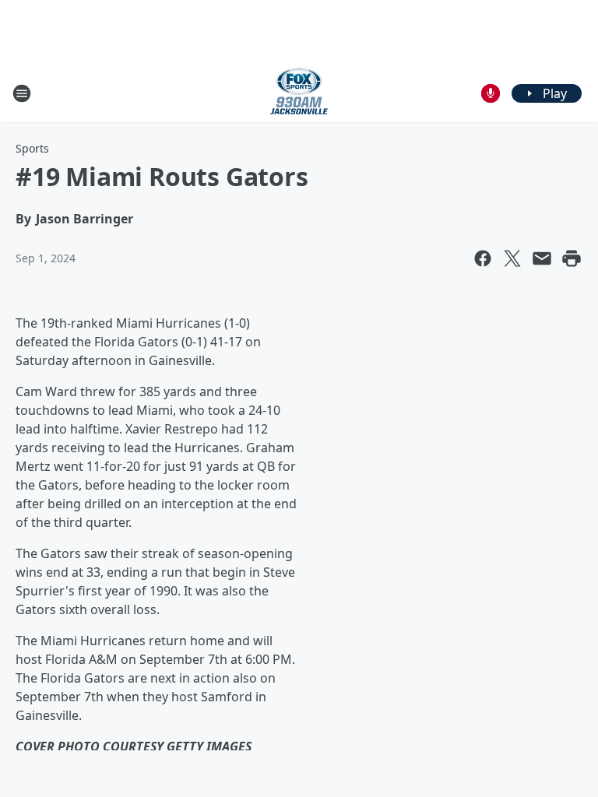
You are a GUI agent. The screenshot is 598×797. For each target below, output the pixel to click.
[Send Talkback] (490, 93)
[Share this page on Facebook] (483, 258)
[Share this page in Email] (542, 258)
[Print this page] (571, 258)
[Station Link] (299, 93)
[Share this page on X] (512, 258)
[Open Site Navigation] (21, 93)
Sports (32, 148)
